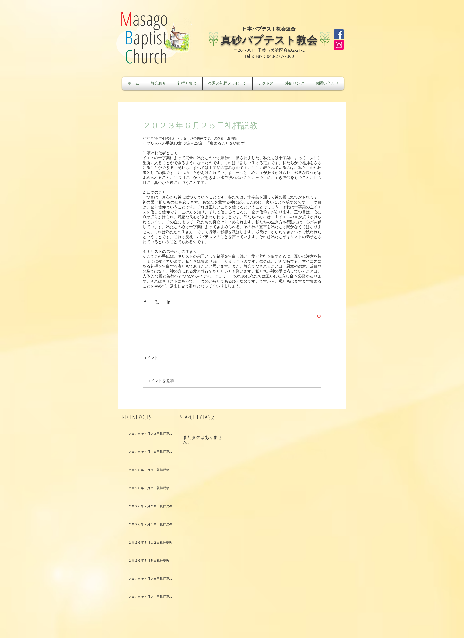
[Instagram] (339, 45)
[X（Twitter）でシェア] (156, 301)
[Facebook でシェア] (145, 301)
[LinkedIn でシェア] (168, 301)
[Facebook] (339, 34)
